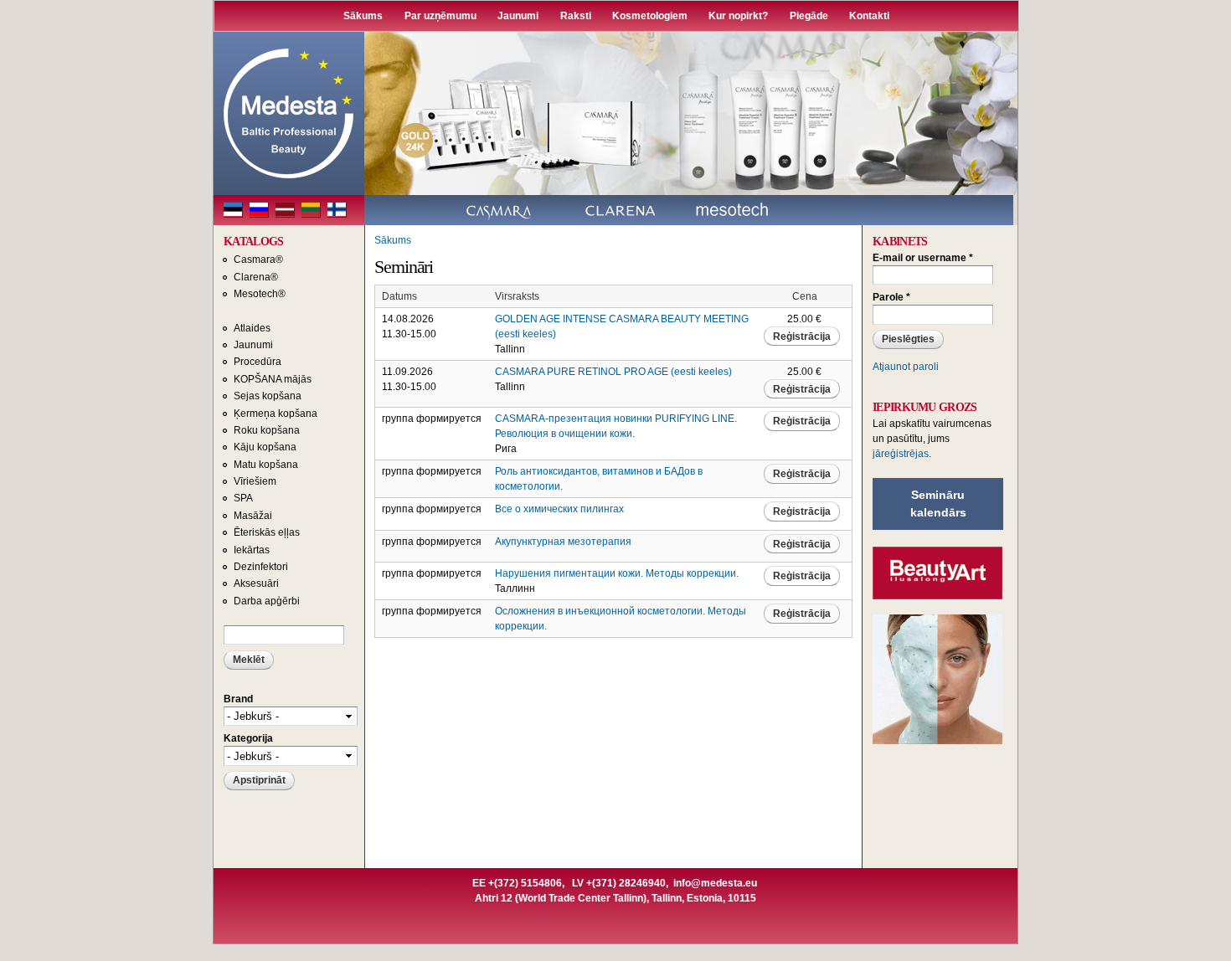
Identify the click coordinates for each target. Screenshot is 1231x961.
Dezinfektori (261, 567)
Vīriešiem (255, 481)
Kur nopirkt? (738, 16)
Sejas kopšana (267, 396)
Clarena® (256, 277)
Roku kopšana (267, 430)
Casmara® (258, 259)
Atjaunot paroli (906, 367)
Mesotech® (260, 294)
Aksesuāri (256, 583)
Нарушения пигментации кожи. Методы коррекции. (617, 573)
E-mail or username (923, 258)
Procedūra (257, 361)
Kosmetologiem (650, 16)
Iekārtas (252, 550)
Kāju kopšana (265, 447)
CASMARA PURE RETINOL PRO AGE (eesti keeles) (613, 372)
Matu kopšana (266, 464)
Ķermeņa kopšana (275, 413)
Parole (891, 297)
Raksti (575, 16)
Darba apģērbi (267, 601)
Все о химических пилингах (559, 509)
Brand (238, 699)
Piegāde (809, 16)
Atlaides (252, 328)
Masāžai (253, 516)
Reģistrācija (802, 336)
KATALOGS (253, 241)
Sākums (363, 16)
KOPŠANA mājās (273, 379)
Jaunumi (517, 16)
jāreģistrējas (901, 454)
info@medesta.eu (715, 883)
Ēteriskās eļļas (267, 532)
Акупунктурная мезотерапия (563, 541)
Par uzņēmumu (440, 16)
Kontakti (869, 16)
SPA (243, 498)
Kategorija (248, 738)
